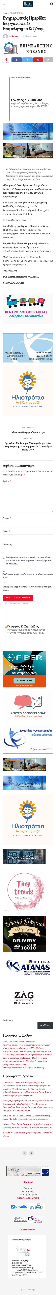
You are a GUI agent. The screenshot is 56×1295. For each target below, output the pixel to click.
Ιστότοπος (7, 544)
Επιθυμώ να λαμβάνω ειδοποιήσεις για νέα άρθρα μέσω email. (27, 589)
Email (6, 531)
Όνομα (7, 518)
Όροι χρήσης (28, 1191)
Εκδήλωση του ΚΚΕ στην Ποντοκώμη (19, 1041)
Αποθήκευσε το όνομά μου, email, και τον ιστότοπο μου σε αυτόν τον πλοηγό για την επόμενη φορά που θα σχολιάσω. (28, 560)
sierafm (14, 36)
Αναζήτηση (8, 1020)
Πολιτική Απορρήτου (28, 1194)
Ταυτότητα (28, 1188)
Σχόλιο (7, 481)
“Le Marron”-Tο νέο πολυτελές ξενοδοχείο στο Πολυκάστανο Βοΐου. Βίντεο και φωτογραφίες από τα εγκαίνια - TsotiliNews (26, 1086)
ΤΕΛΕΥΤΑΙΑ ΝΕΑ (16, 13)
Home (5, 13)
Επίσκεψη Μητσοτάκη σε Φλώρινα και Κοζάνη (23, 1067)
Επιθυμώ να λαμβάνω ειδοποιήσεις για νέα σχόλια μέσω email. (28, 576)
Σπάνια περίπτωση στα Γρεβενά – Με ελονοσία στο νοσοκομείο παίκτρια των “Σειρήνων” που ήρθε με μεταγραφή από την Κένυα (25, 1061)
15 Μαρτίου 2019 (30, 36)
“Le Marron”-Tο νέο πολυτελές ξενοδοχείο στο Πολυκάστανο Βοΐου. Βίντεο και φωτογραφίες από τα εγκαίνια (27, 1092)
